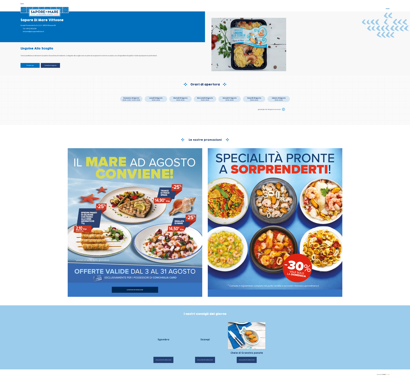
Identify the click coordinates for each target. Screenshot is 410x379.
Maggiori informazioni (163, 360)
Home (388, 9)
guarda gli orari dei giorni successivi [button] (269, 109)
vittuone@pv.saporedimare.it (33, 31)
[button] (283, 109)
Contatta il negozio (50, 65)
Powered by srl (383, 374)
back (22, 4)
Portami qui (30, 65)
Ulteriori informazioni (135, 290)
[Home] (44, 12)
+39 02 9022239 (30, 28)
